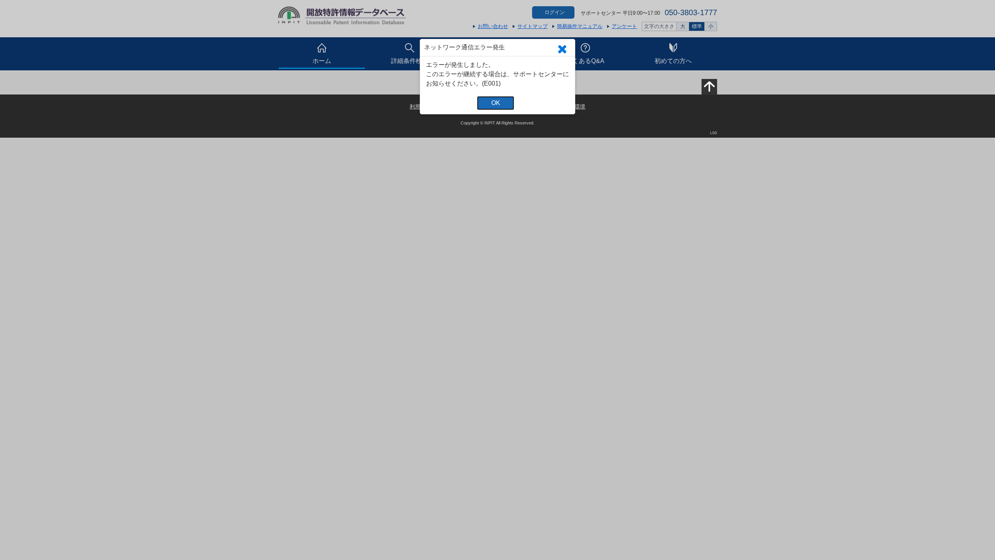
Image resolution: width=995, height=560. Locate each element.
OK (495, 103)
